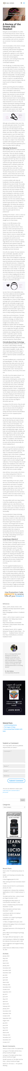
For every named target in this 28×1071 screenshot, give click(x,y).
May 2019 (5, 999)
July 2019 (5, 994)
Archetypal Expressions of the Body (12, 928)
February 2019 (6, 1006)
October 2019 (6, 989)
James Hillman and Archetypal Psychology (13, 932)
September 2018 (7, 1018)
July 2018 (5, 1023)
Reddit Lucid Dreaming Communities (12, 875)
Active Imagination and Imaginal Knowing (13, 943)
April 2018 (5, 1030)
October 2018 (6, 1016)
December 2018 (7, 1011)
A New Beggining (7, 879)
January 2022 (6, 965)
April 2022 (5, 960)
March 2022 (6, 963)
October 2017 (6, 1042)
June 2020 (5, 977)
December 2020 (7, 970)
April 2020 (5, 980)
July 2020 (5, 975)
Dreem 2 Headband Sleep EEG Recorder (13, 904)
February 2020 (6, 984)
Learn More (14, 710)
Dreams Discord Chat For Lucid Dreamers (13, 886)
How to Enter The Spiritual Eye (10, 871)
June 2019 (5, 996)
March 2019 (6, 1004)
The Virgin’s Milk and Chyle (9, 937)
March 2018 (6, 1032)
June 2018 (5, 1025)
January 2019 (6, 1008)
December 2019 (7, 987)
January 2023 (6, 956)
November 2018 (7, 1013)
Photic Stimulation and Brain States (12, 909)
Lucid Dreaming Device (10, 725)
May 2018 (5, 1028)
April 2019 (5, 1001)
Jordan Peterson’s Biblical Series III (11, 947)
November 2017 (7, 1040)
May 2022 (5, 958)
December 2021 (7, 968)
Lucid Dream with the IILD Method (11, 913)
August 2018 (6, 1020)
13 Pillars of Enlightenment (9, 922)
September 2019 (7, 992)
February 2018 (6, 1035)
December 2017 (7, 1037)
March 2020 (6, 982)
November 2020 (7, 972)
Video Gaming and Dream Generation (12, 881)
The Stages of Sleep (9, 727)
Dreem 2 (20, 596)
